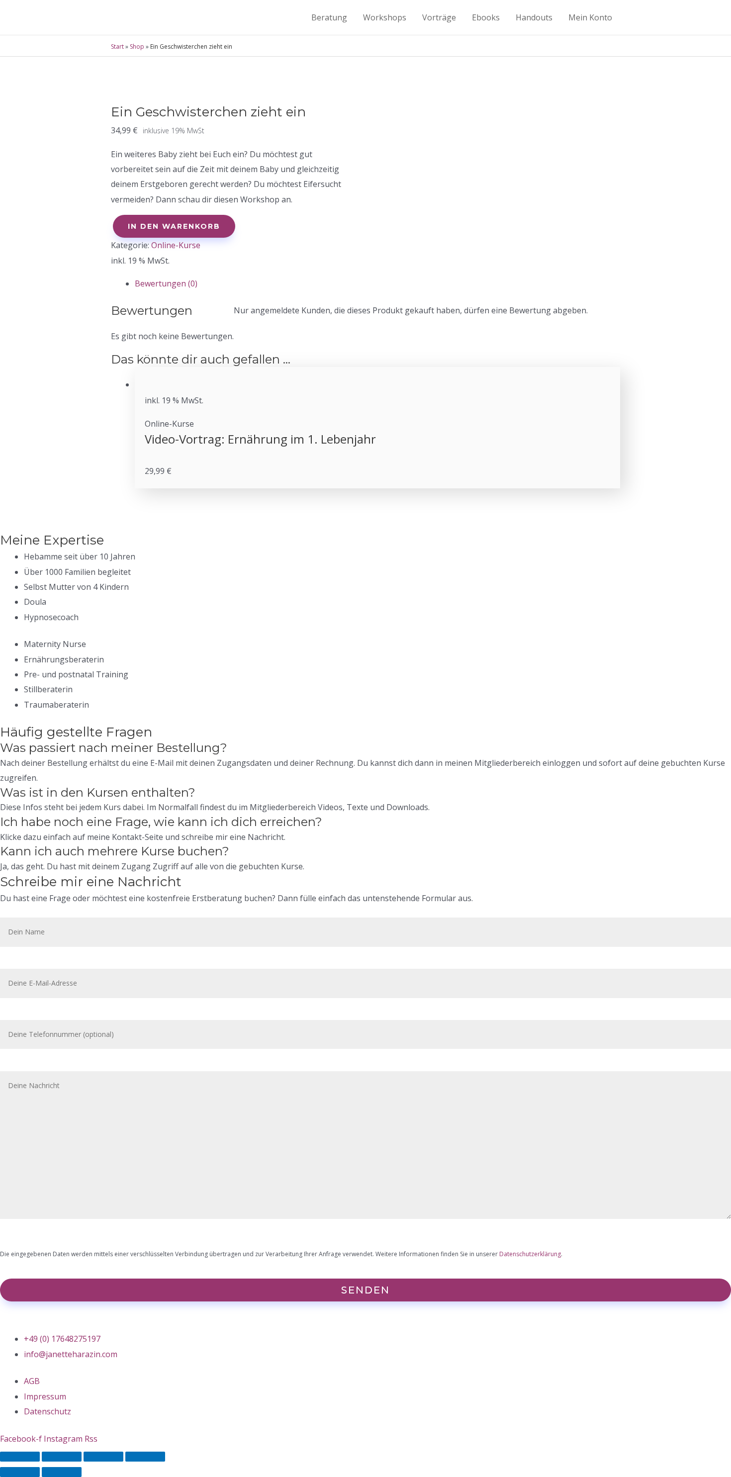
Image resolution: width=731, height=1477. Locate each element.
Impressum (45, 1396)
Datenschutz (47, 1411)
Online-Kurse (175, 245)
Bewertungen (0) (166, 283)
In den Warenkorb (174, 226)
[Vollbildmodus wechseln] (103, 1457)
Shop (137, 46)
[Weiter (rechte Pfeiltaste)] (62, 1472)
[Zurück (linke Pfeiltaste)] (20, 1472)
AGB (32, 1381)
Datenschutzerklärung (530, 1254)
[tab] (377, 283)
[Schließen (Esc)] (20, 1457)
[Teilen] (62, 1457)
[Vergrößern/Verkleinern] (145, 1457)
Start (117, 46)
